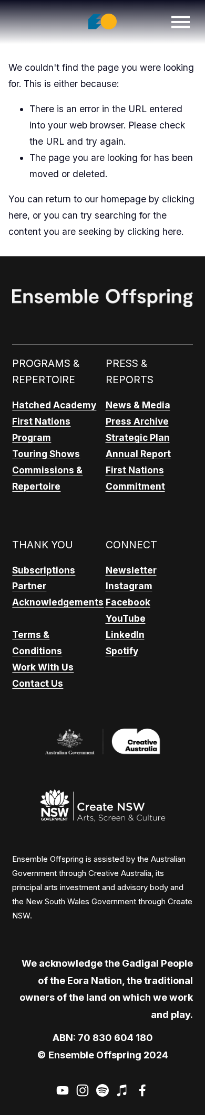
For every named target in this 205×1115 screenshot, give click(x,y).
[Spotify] (102, 1090)
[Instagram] (82, 1090)
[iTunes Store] (122, 1090)
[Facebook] (142, 1090)
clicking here (154, 231)
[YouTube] (62, 1090)
